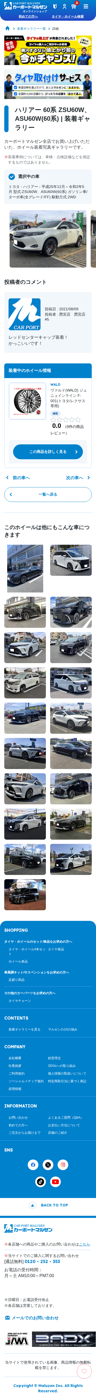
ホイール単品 (18, 961)
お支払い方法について (64, 1125)
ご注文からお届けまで (25, 1133)
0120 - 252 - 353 (42, 1261)
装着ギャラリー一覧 (31, 29)
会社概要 (15, 1058)
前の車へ (21, 477)
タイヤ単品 (56, 949)
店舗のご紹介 (57, 1133)
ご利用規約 (17, 1073)
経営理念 (54, 1058)
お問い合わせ (18, 1117)
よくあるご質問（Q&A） (65, 1117)
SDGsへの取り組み (62, 1066)
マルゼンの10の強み (62, 1029)
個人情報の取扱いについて (67, 1073)
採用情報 (15, 1089)
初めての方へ (28, 16)
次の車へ (74, 477)
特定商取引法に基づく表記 (67, 1081)
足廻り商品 (17, 980)
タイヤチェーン (20, 1001)
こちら (84, 1244)
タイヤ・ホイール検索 (68, 16)
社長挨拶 (15, 1066)
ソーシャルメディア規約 (26, 1081)
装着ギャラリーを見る (25, 1029)
